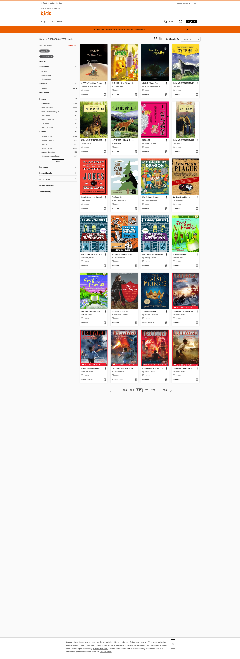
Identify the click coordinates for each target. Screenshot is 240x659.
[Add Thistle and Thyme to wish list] (135, 323)
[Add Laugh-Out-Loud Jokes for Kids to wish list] (105, 208)
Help (195, 3)
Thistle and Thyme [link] (120, 311)
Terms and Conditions (109, 642)
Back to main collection (52, 3)
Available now (46, 75)
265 (132, 390)
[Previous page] (110, 390)
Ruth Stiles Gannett (151, 201)
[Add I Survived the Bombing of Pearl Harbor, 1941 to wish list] (105, 380)
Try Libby (96, 29)
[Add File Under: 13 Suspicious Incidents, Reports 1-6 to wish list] (105, 266)
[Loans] (180, 22)
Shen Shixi (178, 87)
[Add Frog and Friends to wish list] (196, 266)
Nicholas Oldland (120, 201)
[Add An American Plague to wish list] (196, 208)
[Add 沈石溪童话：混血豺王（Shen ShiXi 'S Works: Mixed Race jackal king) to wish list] (135, 152)
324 (165, 390)
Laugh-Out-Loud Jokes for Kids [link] (92, 197)
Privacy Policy (129, 642)
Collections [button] (58, 21)
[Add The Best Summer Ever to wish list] (105, 323)
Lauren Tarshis (180, 315)
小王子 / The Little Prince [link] (91, 83)
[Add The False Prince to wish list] (166, 323)
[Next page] (170, 390)
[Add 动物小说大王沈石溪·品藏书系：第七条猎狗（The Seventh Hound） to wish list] (105, 152)
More (58, 162)
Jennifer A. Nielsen (151, 315)
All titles (44, 71)
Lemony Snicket (88, 258)
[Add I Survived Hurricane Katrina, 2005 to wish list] (196, 323)
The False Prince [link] (149, 311)
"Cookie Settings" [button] (100, 648)
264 (125, 390)
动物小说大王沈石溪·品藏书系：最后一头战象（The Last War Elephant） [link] (184, 140)
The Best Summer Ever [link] (90, 311)
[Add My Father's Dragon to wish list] (166, 208)
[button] (183, 3)
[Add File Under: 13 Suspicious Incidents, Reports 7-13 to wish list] (166, 266)
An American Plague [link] (181, 197)
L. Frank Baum (119, 87)
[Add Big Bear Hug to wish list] (135, 208)
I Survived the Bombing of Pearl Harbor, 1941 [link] (92, 368)
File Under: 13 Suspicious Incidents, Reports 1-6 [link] (92, 254)
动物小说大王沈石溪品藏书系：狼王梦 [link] (184, 83)
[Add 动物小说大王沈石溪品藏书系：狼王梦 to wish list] (196, 94)
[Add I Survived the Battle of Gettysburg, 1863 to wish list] (196, 380)
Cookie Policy (106, 651)
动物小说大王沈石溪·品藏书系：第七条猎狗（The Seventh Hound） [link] (92, 140)
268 (153, 390)
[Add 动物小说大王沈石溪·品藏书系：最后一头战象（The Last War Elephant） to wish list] (196, 152)
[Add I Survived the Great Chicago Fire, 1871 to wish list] (166, 380)
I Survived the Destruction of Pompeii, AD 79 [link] (123, 368)
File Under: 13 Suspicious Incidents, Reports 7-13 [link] (153, 254)
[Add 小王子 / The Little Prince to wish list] (105, 94)
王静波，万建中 (150, 143)
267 (146, 390)
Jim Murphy (179, 201)
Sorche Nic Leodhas (121, 315)
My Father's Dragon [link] (150, 197)
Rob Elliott (86, 201)
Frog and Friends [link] (180, 254)
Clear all (72, 45)
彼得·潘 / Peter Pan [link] (150, 83)
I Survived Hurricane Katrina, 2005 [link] (184, 311)
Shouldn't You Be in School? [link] (123, 254)
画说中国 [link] (146, 140)
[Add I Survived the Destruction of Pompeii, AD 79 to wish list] (135, 380)
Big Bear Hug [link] (117, 197)
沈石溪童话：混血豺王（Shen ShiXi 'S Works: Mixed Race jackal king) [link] (123, 140)
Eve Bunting (179, 258)
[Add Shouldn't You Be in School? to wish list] (135, 266)
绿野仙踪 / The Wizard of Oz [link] (123, 83)
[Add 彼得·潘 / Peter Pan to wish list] (166, 94)
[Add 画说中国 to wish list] (166, 152)
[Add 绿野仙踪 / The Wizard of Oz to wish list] (135, 94)
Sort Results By (172, 39)
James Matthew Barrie (152, 87)
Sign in (191, 21)
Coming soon (46, 79)
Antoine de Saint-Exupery (92, 87)
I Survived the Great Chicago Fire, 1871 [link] (153, 368)
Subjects (45, 21)
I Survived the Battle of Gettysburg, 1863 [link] (184, 368)
